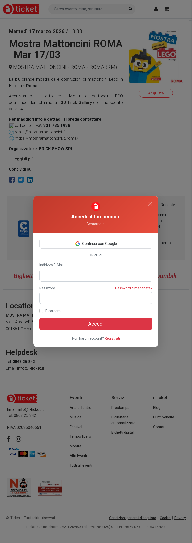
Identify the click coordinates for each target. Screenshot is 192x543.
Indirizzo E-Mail (52, 265)
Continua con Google (99, 243)
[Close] (150, 204)
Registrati (112, 338)
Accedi (96, 324)
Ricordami (54, 311)
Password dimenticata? (133, 288)
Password (47, 288)
